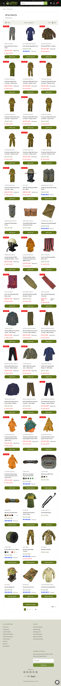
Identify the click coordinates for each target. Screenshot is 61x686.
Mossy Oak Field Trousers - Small (11, 46)
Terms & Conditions (8, 636)
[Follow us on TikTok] (37, 672)
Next (53, 606)
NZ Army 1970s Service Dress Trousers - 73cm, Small (30, 402)
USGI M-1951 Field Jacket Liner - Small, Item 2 (29, 366)
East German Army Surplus (29, 43)
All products (10, 9)
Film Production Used (46, 43)
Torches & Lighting (37, 627)
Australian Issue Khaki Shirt (48, 587)
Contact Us (6, 627)
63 (35, 609)
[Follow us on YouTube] (34, 672)
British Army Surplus (28, 291)
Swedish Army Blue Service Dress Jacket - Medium (11, 402)
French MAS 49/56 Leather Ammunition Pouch (29, 224)
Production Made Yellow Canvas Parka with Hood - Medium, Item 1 (29, 258)
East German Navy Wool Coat (30, 46)
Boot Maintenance (37, 634)
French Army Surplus (28, 221)
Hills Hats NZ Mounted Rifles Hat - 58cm (30, 188)
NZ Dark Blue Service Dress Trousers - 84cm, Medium (48, 402)
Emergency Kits (37, 631)
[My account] (54, 3)
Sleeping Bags (36, 629)
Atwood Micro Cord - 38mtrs (12, 549)
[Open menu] (3, 3)
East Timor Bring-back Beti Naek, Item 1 (48, 257)
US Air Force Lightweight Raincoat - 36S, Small (47, 366)
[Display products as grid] (52, 22)
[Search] (45, 3)
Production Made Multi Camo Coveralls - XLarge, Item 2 (30, 117)
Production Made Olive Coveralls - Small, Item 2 (11, 82)
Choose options (30, 56)
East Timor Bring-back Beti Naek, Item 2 (12, 295)
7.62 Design (25, 510)
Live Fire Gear (44, 471)
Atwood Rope (26, 471)
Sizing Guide (6, 629)
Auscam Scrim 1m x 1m (28, 587)
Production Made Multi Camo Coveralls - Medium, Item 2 (48, 82)
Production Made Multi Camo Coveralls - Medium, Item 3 (12, 153)
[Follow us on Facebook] (24, 672)
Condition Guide (7, 631)
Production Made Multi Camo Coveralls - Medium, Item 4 (30, 153)
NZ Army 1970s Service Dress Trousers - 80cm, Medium (30, 331)
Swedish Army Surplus (10, 399)
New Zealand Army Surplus (29, 328)
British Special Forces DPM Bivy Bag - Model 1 (30, 295)
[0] (57, 3)
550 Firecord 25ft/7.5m (47, 474)
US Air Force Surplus (46, 363)
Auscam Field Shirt (46, 549)
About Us (5, 643)
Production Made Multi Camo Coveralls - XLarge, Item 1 (12, 117)
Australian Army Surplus (47, 584)
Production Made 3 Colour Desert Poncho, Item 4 (47, 437)
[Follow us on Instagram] (27, 672)
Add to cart (12, 56)
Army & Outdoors (9, 43)
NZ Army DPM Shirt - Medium (48, 46)
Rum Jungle (25, 547)
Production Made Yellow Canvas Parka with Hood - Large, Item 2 (11, 438)
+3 (35, 478)
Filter (9, 22)
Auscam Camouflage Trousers (28, 550)
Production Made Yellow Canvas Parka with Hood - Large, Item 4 (11, 475)
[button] (57, 682)
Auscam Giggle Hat (9, 587)
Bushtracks (26, 584)
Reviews (5, 641)
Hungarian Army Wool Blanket (48, 223)
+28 (17, 515)
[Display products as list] (55, 22)
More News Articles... (38, 639)
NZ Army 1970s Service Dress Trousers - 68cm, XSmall (48, 331)
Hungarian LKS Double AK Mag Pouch (48, 188)
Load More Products (30, 604)
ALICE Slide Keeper (46, 512)
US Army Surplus (9, 328)
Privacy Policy (6, 639)
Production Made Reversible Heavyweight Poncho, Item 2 (30, 437)
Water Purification (37, 636)
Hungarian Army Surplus (47, 185)
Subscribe (43, 665)
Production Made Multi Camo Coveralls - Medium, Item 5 (48, 153)
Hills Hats (25, 185)
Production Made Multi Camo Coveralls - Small (12, 188)
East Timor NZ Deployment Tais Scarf (48, 295)
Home (4, 9)
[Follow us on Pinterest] (30, 672)
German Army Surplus (10, 254)
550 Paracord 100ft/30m (11, 512)
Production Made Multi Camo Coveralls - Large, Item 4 (48, 117)
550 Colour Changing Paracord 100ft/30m (28, 474)
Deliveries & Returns (8, 634)
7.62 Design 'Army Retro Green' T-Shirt (29, 513)
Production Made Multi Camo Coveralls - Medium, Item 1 (30, 82)
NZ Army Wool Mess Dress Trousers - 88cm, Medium (11, 366)
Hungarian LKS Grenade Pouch (11, 224)
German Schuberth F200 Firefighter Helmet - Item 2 (11, 257)
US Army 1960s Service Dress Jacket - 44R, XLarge (12, 331)
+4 (17, 552)
